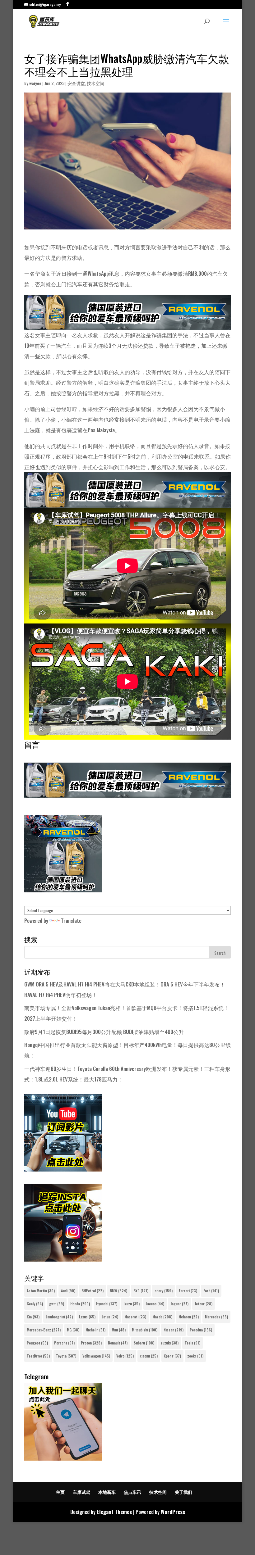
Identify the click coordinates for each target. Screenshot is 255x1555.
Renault (118, 1342)
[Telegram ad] (63, 1458)
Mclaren (188, 1316)
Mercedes (216, 1316)
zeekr (195, 1355)
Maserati (135, 1316)
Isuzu (131, 1303)
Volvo (125, 1355)
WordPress (173, 1512)
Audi (68, 1290)
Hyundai (106, 1303)
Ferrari (188, 1290)
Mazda (162, 1316)
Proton (91, 1342)
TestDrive (38, 1355)
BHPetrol (92, 1290)
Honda (80, 1303)
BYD (140, 1290)
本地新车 (107, 1492)
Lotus (110, 1316)
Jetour (203, 1303)
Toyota (66, 1355)
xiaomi (149, 1355)
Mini (119, 1329)
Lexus (87, 1316)
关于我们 (183, 1492)
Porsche (64, 1342)
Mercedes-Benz (44, 1329)
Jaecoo (155, 1303)
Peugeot (37, 1342)
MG (73, 1329)
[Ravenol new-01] (127, 324)
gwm (56, 1303)
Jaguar (179, 1303)
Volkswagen (96, 1355)
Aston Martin (41, 1290)
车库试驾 (81, 1492)
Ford (211, 1290)
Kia (33, 1316)
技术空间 (95, 83)
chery (164, 1290)
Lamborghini (59, 1316)
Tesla (192, 1342)
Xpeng (172, 1355)
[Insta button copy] (63, 1259)
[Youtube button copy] (63, 1169)
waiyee (35, 83)
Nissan (173, 1329)
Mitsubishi (144, 1329)
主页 (60, 1492)
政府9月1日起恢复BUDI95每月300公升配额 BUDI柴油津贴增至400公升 (104, 1032)
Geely (35, 1303)
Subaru (144, 1342)
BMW (118, 1290)
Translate (71, 920)
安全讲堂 (76, 83)
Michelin (95, 1329)
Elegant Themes (114, 1512)
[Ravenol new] (63, 890)
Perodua (201, 1329)
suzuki (169, 1342)
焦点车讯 (132, 1492)
